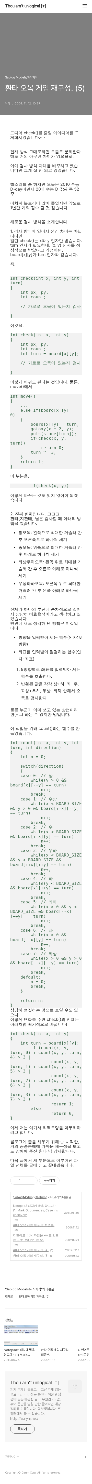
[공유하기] (25, 1180)
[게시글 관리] (32, 1180)
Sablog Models (23, 1197)
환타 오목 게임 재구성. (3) (31, 1256)
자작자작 (41, 1197)
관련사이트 (12, 1457)
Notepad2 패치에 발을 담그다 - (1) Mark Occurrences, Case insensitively (35, 1210)
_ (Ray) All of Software (21, 1465)
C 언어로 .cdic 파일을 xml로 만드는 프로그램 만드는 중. (36, 1237)
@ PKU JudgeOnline (20, 1474)
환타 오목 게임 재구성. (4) (31, 1250)
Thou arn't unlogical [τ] (25, 6)
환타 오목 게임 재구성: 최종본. (33, 1225)
